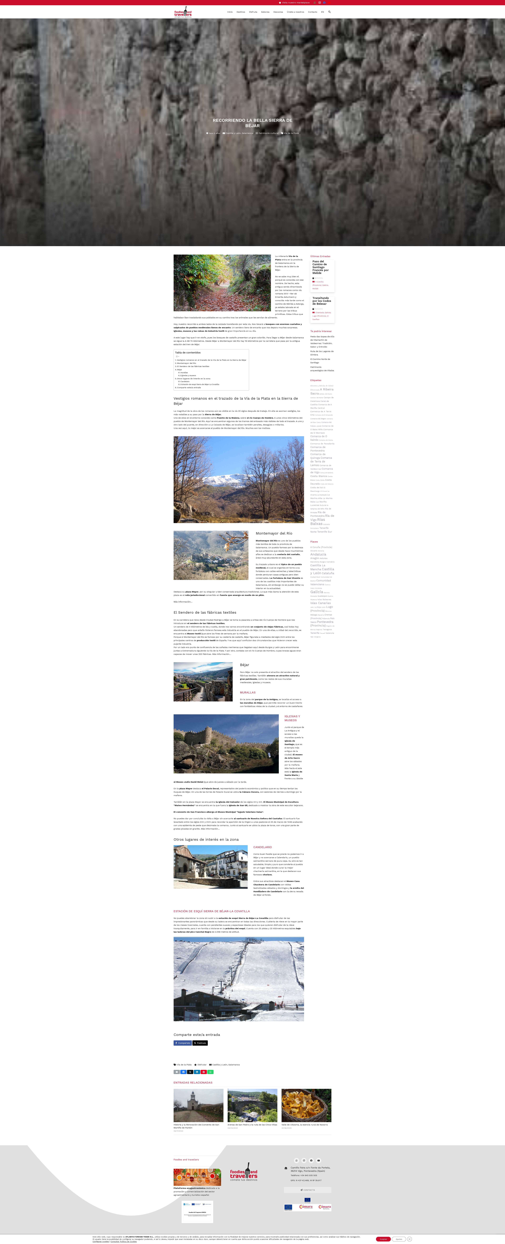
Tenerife (314, 633)
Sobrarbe (326, 524)
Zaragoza (317, 637)
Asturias (323, 558)
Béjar (179, 370)
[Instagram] (319, 2)
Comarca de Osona (326, 440)
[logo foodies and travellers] (183, 11)
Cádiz (312, 588)
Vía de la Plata (291, 133)
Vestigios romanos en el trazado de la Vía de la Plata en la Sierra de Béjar (211, 360)
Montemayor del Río (186, 363)
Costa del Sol (316, 487)
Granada (313, 596)
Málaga (313, 615)
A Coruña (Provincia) (321, 547)
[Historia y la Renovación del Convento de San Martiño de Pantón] (198, 1105)
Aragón (314, 558)
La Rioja (317, 607)
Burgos (323, 562)
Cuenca (327, 585)
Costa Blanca (318, 476)
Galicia (316, 592)
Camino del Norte (316, 398)
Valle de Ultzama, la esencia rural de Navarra (305, 1124)
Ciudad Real (315, 577)
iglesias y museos (188, 375)
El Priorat (323, 491)
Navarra (321, 615)
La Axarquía (322, 495)
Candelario (185, 382)
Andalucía (318, 554)
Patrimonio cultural (269, 133)
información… (224, 654)
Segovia (319, 629)
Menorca (328, 611)
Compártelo (184, 1043)
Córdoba (318, 588)
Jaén (312, 607)
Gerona (326, 593)
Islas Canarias (320, 603)
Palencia (326, 618)
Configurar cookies (101, 1241)
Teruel (322, 633)
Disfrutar (202, 1064)
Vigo (312, 637)
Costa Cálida (319, 480)
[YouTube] (329, 2)
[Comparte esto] (183, 1072)
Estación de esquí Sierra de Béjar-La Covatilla (200, 384)
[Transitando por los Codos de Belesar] (322, 310)
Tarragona (327, 629)
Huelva (330, 596)
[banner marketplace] (197, 1177)
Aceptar (383, 1239)
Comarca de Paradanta (322, 443)
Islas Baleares (324, 599)
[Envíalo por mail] (177, 1072)
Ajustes (399, 1239)
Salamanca (247, 133)
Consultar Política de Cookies (124, 1241)
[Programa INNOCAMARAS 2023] (307, 1207)
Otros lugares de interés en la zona (193, 379)
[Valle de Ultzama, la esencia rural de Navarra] (306, 1105)
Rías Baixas (317, 521)
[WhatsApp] (314, 2)
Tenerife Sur (324, 531)
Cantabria (330, 562)
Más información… (183, 601)
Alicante (313, 551)
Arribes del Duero (325, 394)
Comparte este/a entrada (189, 387)
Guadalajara (322, 596)
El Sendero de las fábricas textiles (193, 366)
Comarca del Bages (318, 419)
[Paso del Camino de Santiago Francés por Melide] (322, 276)
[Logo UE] (307, 1200)
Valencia (330, 633)
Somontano (314, 528)
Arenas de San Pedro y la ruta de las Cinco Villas (252, 1124)
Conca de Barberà (326, 473)
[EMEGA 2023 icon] (197, 1212)
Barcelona (314, 562)
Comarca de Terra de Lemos (321, 461)
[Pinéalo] (204, 1072)
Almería (321, 551)
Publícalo (201, 1043)
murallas (184, 373)
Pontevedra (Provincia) (321, 623)
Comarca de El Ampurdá (324, 415)
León (323, 607)
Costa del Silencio (327, 484)
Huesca (313, 600)
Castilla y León (233, 133)
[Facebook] (324, 2)
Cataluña (328, 573)
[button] (329, 11)
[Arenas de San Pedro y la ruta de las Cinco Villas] (252, 1105)
